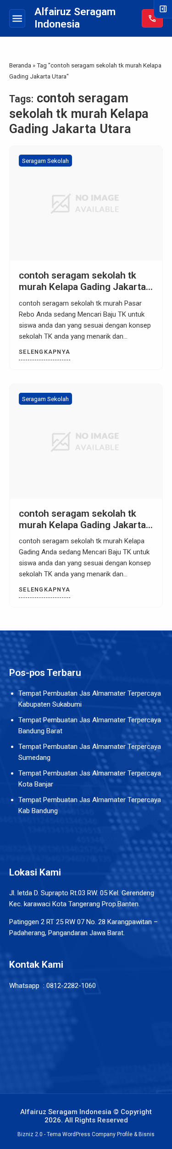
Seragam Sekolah (45, 160)
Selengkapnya (44, 351)
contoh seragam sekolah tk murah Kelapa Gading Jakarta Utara (82, 287)
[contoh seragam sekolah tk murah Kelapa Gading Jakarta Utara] (86, 203)
